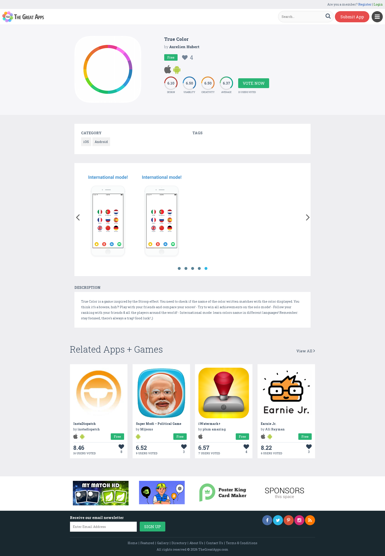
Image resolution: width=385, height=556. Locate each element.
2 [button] (186, 268)
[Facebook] (267, 520)
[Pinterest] (289, 520)
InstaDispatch (84, 424)
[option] (108, 215)
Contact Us (214, 543)
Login (378, 4)
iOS (86, 142)
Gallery (163, 543)
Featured (147, 543)
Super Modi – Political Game (158, 424)
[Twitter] (278, 520)
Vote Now (254, 83)
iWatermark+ (209, 424)
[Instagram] (299, 520)
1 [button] (179, 268)
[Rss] (310, 520)
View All (304, 351)
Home (132, 543)
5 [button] (206, 268)
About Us (196, 543)
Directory (179, 543)
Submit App (352, 16)
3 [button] (192, 268)
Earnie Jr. (268, 424)
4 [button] (199, 268)
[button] (77, 216)
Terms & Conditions (241, 543)
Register (365, 4)
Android (101, 142)
